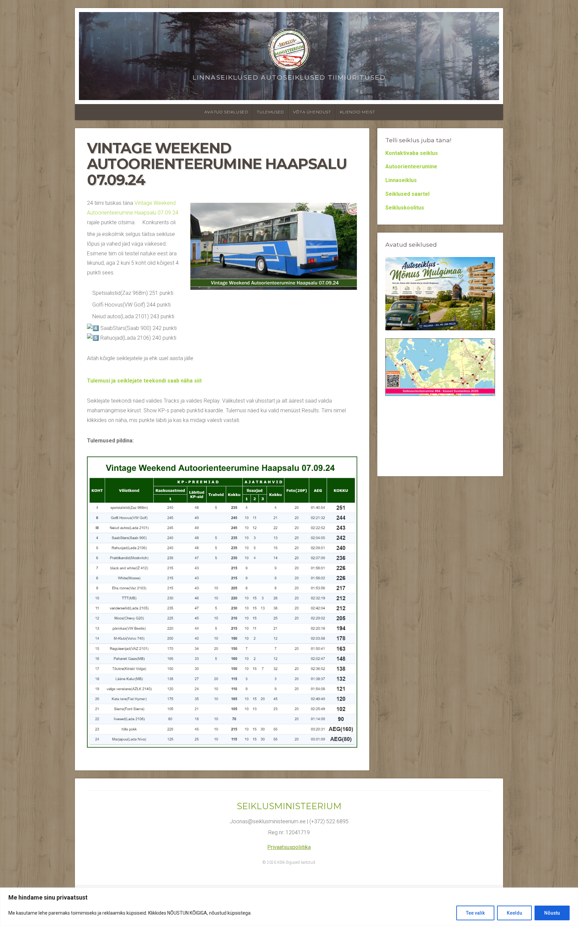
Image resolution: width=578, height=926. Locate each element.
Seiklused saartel (407, 194)
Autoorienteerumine (411, 166)
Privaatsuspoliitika (289, 847)
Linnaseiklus (401, 180)
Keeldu (514, 913)
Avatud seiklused (226, 111)
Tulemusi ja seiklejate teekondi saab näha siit (144, 380)
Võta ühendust (312, 111)
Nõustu (552, 913)
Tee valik (475, 913)
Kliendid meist (357, 111)
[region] (289, 907)
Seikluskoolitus (404, 207)
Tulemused (270, 111)
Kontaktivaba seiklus (411, 153)
